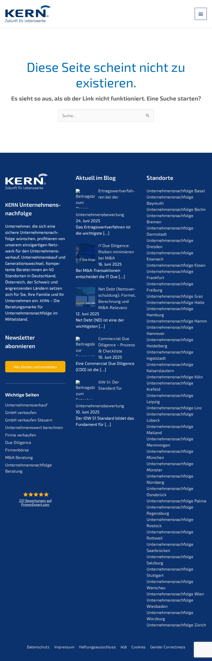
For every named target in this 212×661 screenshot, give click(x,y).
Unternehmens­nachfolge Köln (175, 376)
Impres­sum (64, 646)
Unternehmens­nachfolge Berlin (176, 209)
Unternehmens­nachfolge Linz (174, 407)
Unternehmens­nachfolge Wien (175, 593)
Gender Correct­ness (167, 646)
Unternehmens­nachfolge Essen (176, 265)
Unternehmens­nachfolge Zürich (176, 624)
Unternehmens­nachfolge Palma (176, 500)
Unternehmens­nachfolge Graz (175, 296)
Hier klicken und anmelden (35, 367)
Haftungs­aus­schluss (97, 646)
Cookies (138, 646)
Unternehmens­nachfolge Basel (176, 190)
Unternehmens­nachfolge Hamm (177, 320)
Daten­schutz (38, 646)
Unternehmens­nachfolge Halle (176, 302)
